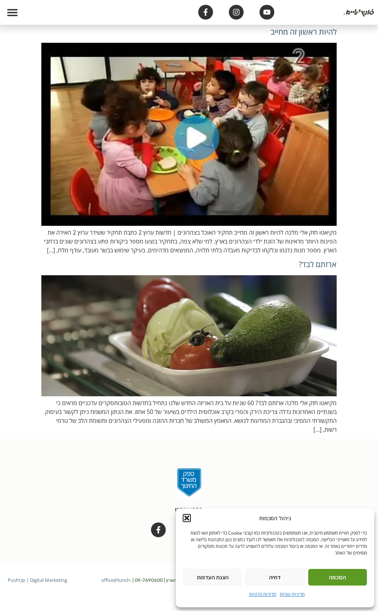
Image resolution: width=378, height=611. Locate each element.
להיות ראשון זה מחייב (304, 32)
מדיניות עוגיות (292, 594)
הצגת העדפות (212, 577)
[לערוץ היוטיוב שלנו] (267, 12)
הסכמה (337, 577)
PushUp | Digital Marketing (37, 580)
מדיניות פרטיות (262, 594)
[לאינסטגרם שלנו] (236, 12)
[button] (186, 518)
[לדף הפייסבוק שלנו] (205, 12)
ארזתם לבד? (318, 264)
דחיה (275, 577)
